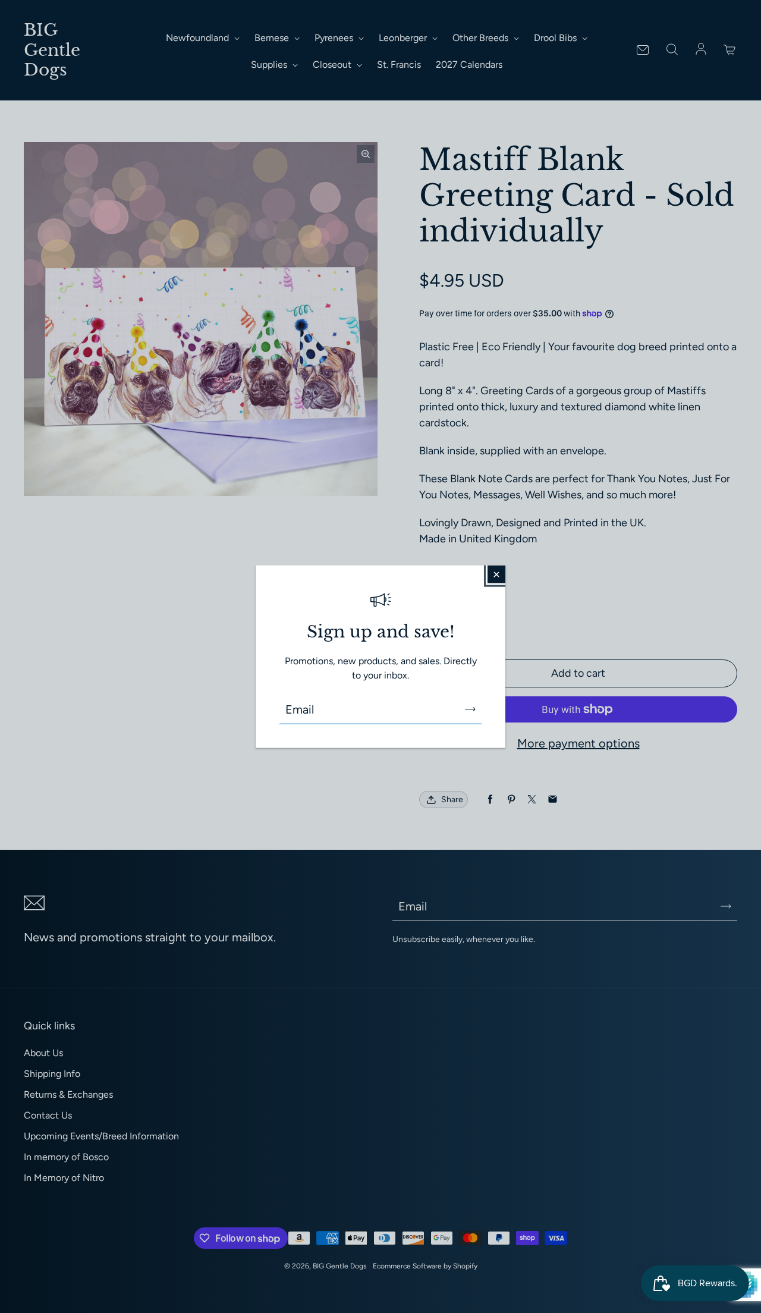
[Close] (496, 574)
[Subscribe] (470, 709)
